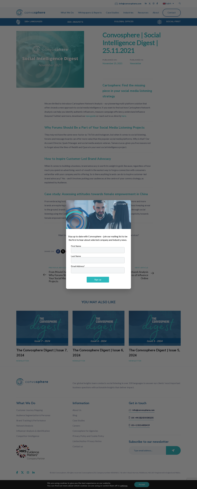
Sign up (97, 279)
